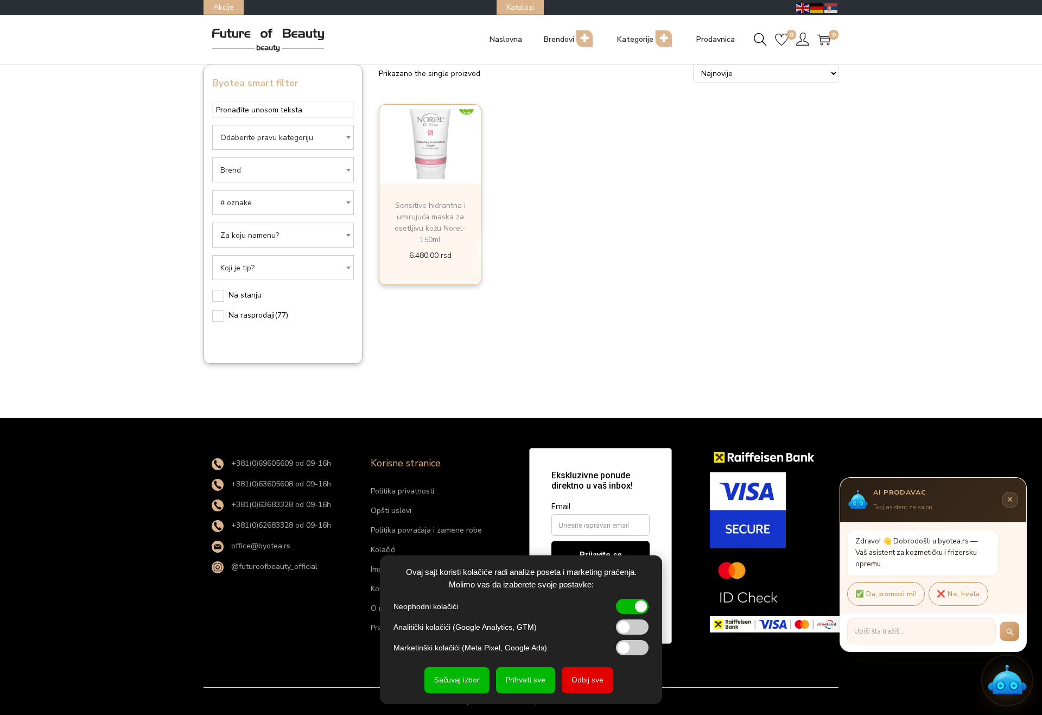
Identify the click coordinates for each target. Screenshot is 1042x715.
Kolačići (383, 550)
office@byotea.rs (259, 546)
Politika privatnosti (402, 491)
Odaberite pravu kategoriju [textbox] (266, 137)
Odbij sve (587, 680)
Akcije (223, 7)
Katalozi (520, 7)
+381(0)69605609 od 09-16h (280, 463)
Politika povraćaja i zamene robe (426, 530)
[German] (817, 7)
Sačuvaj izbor (457, 680)
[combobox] (283, 137)
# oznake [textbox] (236, 203)
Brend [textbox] (230, 170)
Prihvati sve (525, 680)
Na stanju (245, 295)
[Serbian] (831, 7)
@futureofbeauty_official (273, 566)
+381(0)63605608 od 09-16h (280, 484)
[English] (803, 7)
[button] (1007, 680)
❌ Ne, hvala (958, 593)
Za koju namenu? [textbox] (249, 235)
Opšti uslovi (391, 510)
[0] (781, 39)
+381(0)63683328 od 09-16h (280, 504)
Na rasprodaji (258, 315)
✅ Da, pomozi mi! (886, 593)
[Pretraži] (1009, 631)
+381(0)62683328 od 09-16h (280, 525)
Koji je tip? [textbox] (237, 268)
